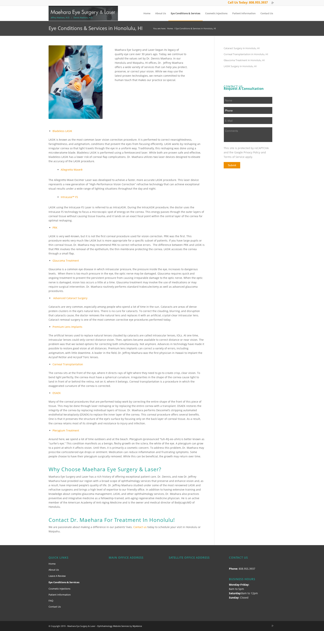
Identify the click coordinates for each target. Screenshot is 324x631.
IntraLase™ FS (69, 197)
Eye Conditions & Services (64, 582)
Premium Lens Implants (67, 327)
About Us (54, 569)
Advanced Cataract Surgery (70, 298)
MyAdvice (137, 626)
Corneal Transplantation (67, 364)
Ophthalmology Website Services (113, 626)
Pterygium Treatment (65, 430)
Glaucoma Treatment (65, 260)
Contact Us (55, 606)
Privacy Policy (252, 152)
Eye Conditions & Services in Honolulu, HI (95, 28)
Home (170, 28)
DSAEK (56, 393)
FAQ (51, 600)
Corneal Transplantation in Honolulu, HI (246, 54)
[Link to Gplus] (272, 3)
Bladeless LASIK (62, 131)
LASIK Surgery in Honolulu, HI (240, 66)
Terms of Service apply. (238, 157)
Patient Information (60, 594)
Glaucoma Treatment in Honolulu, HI (244, 60)
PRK (54, 227)
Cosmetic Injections (59, 588)
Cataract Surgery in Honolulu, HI (242, 48)
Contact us (140, 527)
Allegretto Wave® (72, 169)
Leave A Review (57, 576)
